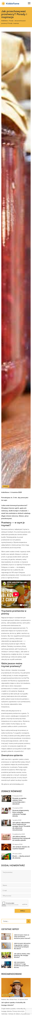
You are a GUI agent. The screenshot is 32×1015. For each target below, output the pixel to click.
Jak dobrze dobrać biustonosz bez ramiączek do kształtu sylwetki (21, 838)
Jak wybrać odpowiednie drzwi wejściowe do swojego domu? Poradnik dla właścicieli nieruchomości (21, 826)
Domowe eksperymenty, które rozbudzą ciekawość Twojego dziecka (20, 813)
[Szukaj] (28, 921)
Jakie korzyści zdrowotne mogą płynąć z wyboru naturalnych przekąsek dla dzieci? (22, 945)
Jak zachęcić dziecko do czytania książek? (21, 847)
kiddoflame (5, 492)
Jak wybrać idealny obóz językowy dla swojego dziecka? (22, 955)
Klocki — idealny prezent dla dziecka (21, 857)
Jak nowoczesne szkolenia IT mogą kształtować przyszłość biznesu (21, 964)
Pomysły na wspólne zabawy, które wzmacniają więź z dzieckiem (19, 801)
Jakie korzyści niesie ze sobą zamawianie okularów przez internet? (22, 936)
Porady (5, 486)
